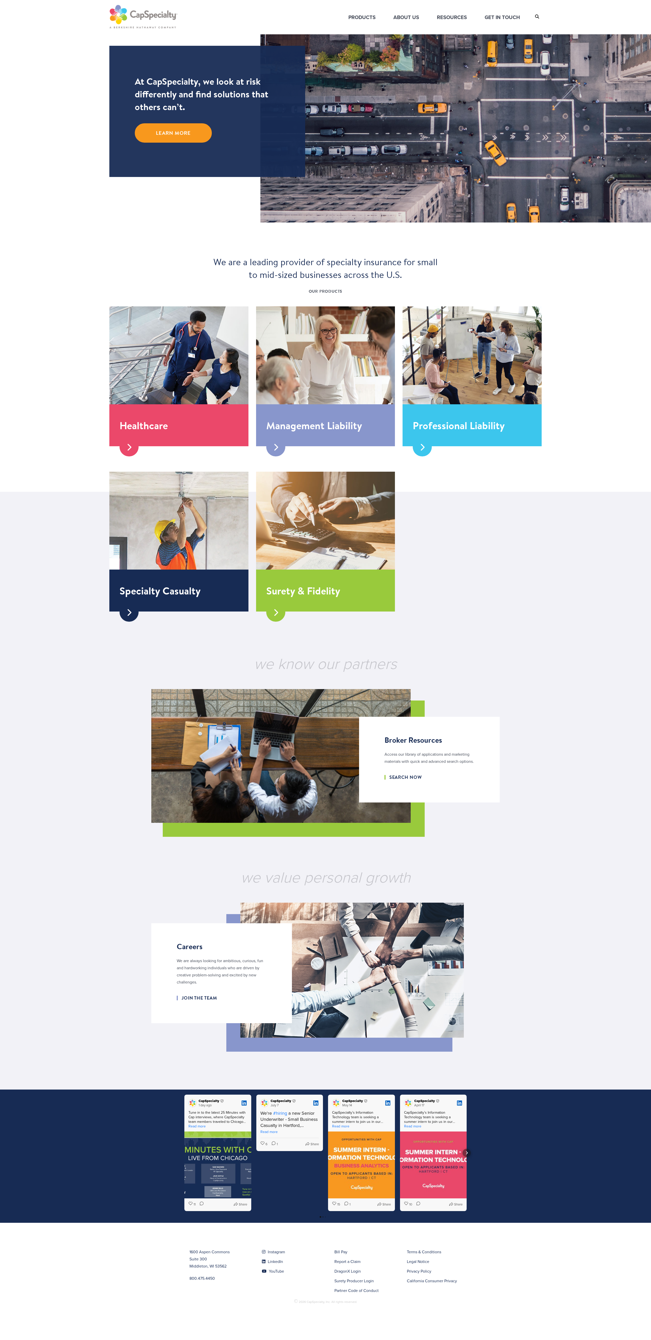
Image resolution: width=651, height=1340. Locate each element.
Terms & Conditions (424, 1252)
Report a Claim (347, 1261)
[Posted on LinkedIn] (244, 1103)
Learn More (173, 132)
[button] (184, 1153)
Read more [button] (197, 1126)
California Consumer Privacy (432, 1281)
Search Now (405, 777)
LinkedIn (275, 1261)
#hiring (280, 1113)
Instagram (276, 1252)
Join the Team (199, 998)
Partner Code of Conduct (356, 1290)
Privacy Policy (419, 1271)
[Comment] (200, 1204)
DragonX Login (347, 1271)
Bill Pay (340, 1252)
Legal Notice (418, 1261)
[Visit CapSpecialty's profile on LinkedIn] (192, 1103)
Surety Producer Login (354, 1281)
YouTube (276, 1271)
